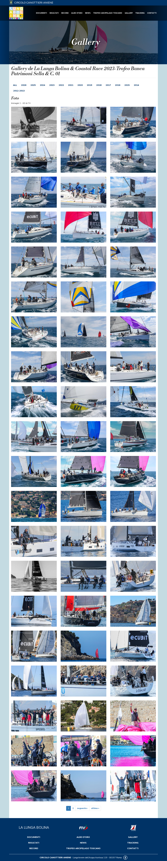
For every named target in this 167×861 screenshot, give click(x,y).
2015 (127, 85)
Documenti (41, 13)
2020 (80, 85)
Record (65, 13)
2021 (70, 85)
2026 (23, 85)
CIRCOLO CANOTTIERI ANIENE (55, 857)
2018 (99, 85)
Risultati (54, 13)
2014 (136, 85)
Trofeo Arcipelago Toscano (107, 13)
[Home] (17, 13)
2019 (89, 85)
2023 (52, 85)
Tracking (140, 13)
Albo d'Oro (76, 13)
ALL (15, 85)
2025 (33, 85)
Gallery (129, 13)
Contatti (152, 13)
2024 (42, 85)
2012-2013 (19, 90)
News (88, 13)
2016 (117, 85)
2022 (61, 85)
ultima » (95, 808)
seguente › (82, 808)
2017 (108, 85)
